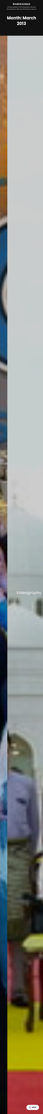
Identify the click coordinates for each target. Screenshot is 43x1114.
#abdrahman (21, 4)
